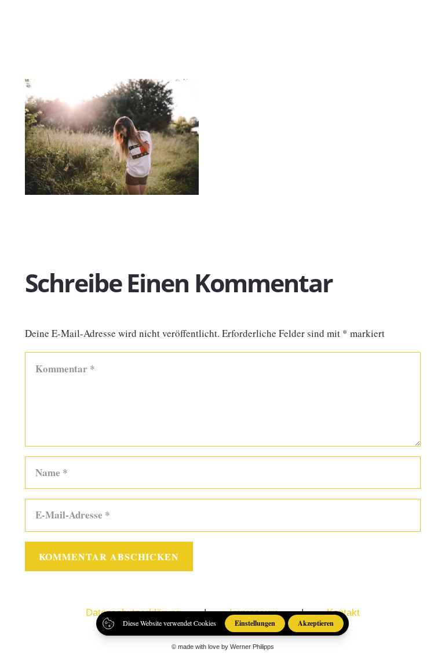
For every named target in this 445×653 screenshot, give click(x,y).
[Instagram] (373, 23)
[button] (427, 23)
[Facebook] (352, 22)
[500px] (392, 22)
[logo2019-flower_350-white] (44, 23)
